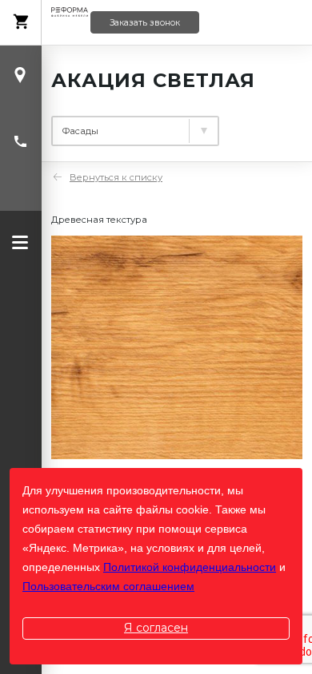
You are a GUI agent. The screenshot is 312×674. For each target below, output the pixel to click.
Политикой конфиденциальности (189, 567)
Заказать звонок (145, 23)
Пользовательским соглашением (108, 586)
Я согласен (156, 627)
